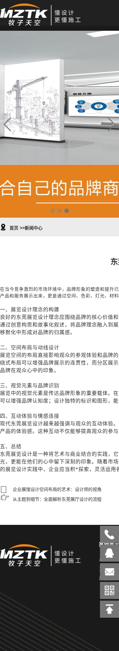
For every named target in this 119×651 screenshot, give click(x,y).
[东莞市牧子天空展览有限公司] (40, 22)
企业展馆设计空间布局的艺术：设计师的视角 (57, 489)
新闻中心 (34, 227)
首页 (14, 227)
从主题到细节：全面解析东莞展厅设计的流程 (57, 499)
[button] (52, 211)
